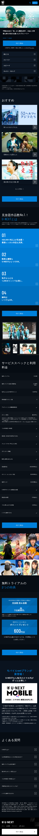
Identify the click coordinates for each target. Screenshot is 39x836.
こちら (32, 48)
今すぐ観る (19, 43)
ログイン (35, 2)
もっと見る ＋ (19, 189)
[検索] (30, 2)
